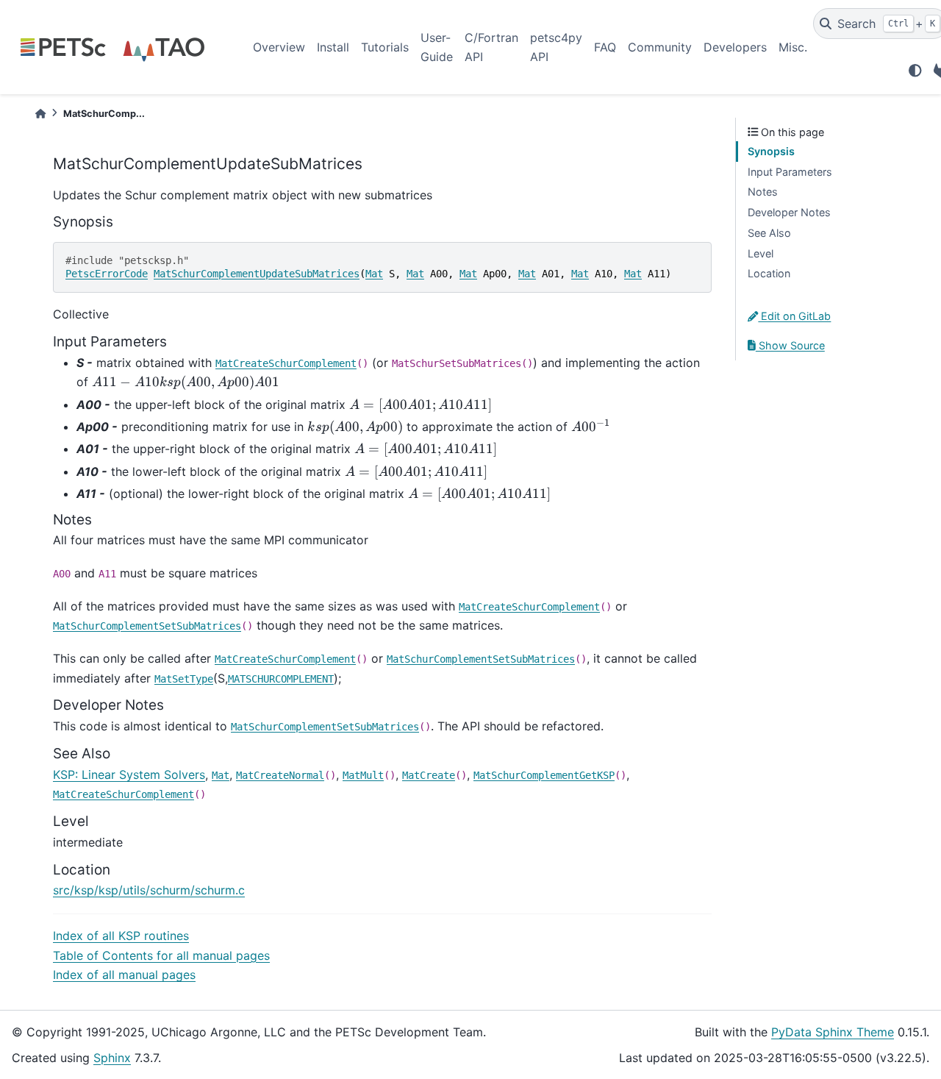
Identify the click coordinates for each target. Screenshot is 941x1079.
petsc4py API (556, 47)
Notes (763, 191)
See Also (769, 233)
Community (660, 47)
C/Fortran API (491, 47)
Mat (374, 273)
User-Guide (437, 47)
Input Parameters (790, 171)
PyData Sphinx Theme (832, 1032)
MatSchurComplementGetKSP (544, 775)
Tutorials (385, 47)
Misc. (793, 47)
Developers (735, 47)
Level (760, 253)
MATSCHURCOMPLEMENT (281, 679)
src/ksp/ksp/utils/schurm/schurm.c (149, 890)
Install (333, 47)
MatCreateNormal (280, 775)
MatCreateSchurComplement (286, 363)
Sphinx (112, 1057)
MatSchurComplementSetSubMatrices (147, 626)
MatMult (363, 775)
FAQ (605, 47)
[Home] (40, 113)
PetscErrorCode (106, 273)
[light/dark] (915, 70)
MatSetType (183, 679)
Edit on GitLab (794, 316)
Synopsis (771, 151)
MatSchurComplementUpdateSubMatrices (256, 273)
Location (769, 273)
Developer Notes (789, 212)
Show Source (790, 345)
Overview (279, 47)
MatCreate (428, 775)
